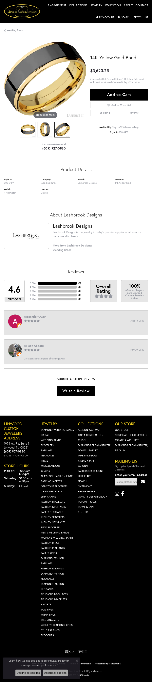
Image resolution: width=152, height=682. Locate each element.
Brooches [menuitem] (47, 635)
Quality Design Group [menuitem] (92, 496)
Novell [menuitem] (82, 481)
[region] (45, 79)
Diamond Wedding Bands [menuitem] (57, 430)
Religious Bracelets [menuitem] (54, 599)
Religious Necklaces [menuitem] (54, 594)
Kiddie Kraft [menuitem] (86, 460)
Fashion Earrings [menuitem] (52, 568)
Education (113, 5)
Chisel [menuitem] (82, 440)
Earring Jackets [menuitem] (51, 481)
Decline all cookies (28, 672)
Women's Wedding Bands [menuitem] (57, 537)
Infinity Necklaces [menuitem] (53, 522)
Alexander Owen (35, 317)
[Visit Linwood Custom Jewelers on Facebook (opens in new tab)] (122, 493)
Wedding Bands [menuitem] (51, 440)
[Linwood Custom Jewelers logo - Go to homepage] (24, 11)
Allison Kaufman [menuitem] (89, 430)
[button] (105, 17)
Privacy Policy (57, 660)
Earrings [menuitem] (46, 450)
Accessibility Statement (108, 663)
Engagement (57, 5)
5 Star (33, 283)
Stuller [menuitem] (83, 512)
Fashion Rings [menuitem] (50, 543)
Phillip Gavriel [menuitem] (87, 491)
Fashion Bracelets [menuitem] (53, 501)
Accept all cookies (55, 672)
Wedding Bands (15, 30)
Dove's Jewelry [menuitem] (88, 450)
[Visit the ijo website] (82, 652)
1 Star (33, 298)
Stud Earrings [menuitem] (50, 630)
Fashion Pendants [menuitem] (53, 548)
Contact (142, 5)
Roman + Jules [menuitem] (87, 501)
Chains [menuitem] (45, 471)
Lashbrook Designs (87, 182)
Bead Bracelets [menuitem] (51, 527)
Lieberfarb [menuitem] (84, 476)
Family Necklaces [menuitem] (52, 512)
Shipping (105, 112)
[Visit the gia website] (69, 652)
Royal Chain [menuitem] (86, 507)
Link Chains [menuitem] (48, 496)
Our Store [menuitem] (121, 430)
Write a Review (75, 390)
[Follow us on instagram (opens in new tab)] (117, 493)
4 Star (33, 287)
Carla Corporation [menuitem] (90, 435)
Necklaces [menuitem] (47, 455)
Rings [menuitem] (44, 460)
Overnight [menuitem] (85, 486)
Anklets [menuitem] (46, 604)
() (79, 283)
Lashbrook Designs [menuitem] (90, 471)
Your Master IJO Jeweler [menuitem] (131, 435)
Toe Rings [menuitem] (47, 609)
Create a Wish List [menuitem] (127, 440)
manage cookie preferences (38, 665)
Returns (134, 112)
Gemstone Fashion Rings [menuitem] (57, 476)
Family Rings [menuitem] (49, 553)
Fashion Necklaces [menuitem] (53, 507)
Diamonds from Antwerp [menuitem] (94, 445)
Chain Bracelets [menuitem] (51, 491)
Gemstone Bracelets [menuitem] (54, 486)
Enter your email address (131, 475)
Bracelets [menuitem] (47, 445)
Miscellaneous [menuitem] (50, 466)
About (128, 5)
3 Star (33, 291)
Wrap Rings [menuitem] (48, 614)
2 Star (33, 294)
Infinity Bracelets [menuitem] (53, 517)
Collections (78, 5)
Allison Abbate (34, 346)
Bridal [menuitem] (45, 435)
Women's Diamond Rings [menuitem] (57, 625)
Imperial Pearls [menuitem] (88, 455)
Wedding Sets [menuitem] (50, 620)
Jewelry (96, 5)
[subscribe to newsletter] (142, 481)
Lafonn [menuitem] (83, 466)
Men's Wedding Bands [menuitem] (55, 532)
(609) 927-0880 (54, 148)
